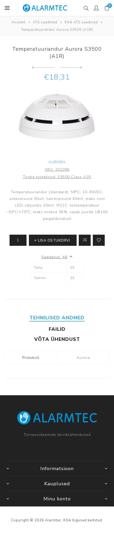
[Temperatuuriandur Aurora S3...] (71, 67)
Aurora (57, 162)
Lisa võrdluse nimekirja (85, 240)
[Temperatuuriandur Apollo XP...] (43, 67)
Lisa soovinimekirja (99, 240)
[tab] (57, 318)
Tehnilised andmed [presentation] (57, 318)
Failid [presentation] (57, 329)
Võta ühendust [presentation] (57, 339)
